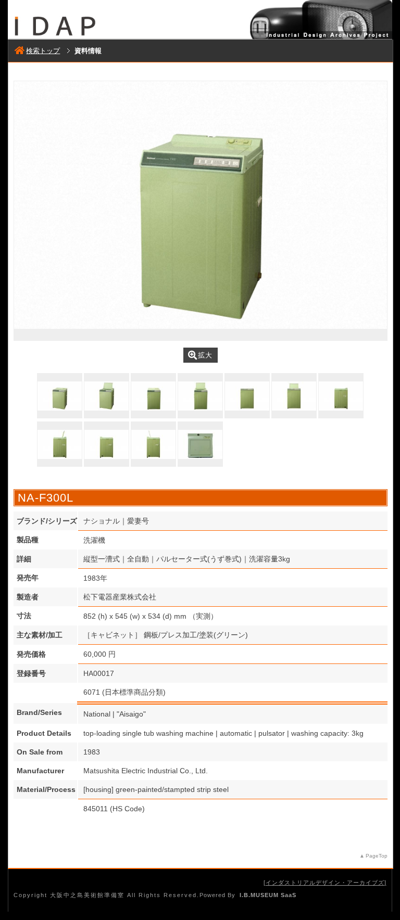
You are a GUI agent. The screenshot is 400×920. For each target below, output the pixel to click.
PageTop (377, 856)
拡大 (205, 355)
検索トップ (43, 51)
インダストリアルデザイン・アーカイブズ (325, 882)
